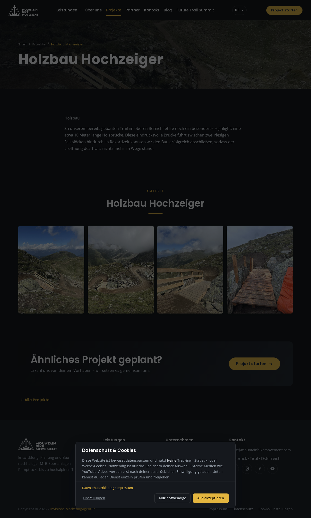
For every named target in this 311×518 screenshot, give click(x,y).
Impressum (124, 487)
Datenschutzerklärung (98, 487)
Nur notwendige (172, 498)
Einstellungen (94, 498)
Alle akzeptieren (210, 498)
